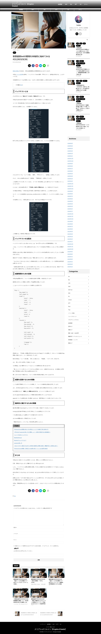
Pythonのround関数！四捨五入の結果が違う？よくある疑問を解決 (31, 448)
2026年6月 (70, 145)
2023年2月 (70, 239)
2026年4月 (70, 151)
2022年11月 (70, 246)
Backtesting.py (18, 437)
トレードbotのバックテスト (21, 435)
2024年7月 (70, 196)
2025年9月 (70, 163)
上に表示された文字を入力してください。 (23, 551)
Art (80, 4)
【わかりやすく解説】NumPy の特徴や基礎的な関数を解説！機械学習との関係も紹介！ (36, 446)
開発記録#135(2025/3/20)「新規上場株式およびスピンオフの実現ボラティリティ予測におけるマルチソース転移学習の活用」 (38, 602)
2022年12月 (70, 244)
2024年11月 (70, 186)
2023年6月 (70, 229)
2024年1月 (70, 211)
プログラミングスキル (73, 319)
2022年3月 (70, 266)
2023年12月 (70, 213)
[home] (80, 33)
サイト (15, 539)
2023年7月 (70, 226)
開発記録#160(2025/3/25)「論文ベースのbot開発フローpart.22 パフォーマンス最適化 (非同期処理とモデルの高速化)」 (56, 582)
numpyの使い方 (18, 443)
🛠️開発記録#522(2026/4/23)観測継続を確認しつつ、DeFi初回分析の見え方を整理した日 (21, 600)
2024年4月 (70, 203)
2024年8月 (70, 193)
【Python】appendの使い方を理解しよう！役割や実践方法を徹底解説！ (32, 432)
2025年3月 (70, 178)
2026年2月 (70, 156)
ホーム (85, 4)
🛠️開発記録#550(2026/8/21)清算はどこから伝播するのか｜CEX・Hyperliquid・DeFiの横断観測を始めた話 (83, 51)
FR (69, 296)
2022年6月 (70, 259)
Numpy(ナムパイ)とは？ (20, 440)
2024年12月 (70, 183)
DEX (69, 293)
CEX (69, 283)
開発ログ (70, 343)
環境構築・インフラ (73, 339)
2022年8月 (70, 254)
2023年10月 (70, 218)
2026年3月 (70, 153)
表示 (21, 85)
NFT (76, 4)
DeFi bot (70, 289)
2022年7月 (70, 256)
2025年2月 (70, 181)
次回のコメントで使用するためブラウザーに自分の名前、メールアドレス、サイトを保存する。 (37, 545)
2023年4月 (70, 234)
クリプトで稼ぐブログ (50, 627)
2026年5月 (70, 148)
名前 (15, 527)
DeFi (66, 4)
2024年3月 (70, 206)
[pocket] (36, 65)
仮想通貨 (60, 4)
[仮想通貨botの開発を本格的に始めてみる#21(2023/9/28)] (40, 65)
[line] (44, 65)
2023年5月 (70, 231)
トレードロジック (72, 316)
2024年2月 (70, 208)
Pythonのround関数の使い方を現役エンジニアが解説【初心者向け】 (31, 429)
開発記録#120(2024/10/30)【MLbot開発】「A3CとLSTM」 (38, 581)
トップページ (42, 624)
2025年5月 (70, 173)
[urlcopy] (47, 65)
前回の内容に (16, 71)
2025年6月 (70, 171)
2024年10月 (70, 188)
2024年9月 (70, 191)
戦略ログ (70, 329)
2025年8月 (70, 166)
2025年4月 (70, 176)
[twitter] (29, 65)
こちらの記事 (19, 74)
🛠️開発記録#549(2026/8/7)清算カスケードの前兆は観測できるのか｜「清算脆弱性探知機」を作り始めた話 (83, 71)
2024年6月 (70, 198)
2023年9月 (70, 221)
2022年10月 (70, 249)
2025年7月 (70, 168)
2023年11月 (70, 216)
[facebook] (33, 65)
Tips (69, 309)
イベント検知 (71, 313)
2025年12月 (70, 158)
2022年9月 (70, 251)
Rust (69, 306)
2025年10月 (70, 161)
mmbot (70, 299)
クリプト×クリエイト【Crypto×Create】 (50, 629)
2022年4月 (70, 264)
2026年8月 (70, 143)
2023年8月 (70, 223)
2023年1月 (70, 241)
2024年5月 (70, 201)
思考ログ (70, 326)
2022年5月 (70, 261)
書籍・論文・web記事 (73, 333)
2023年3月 (70, 236)
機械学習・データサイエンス (75, 336)
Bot (71, 4)
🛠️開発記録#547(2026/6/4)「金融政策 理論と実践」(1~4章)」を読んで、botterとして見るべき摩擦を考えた (83, 107)
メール (16, 533)
